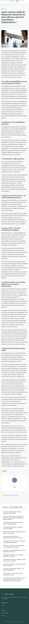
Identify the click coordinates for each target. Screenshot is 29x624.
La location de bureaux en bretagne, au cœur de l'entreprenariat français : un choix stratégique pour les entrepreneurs (14, 579)
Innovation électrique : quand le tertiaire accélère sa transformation (13, 523)
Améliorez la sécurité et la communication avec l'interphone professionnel (13, 546)
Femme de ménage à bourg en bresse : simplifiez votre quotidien (12, 512)
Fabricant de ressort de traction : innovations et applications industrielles (14, 541)
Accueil (3, 4)
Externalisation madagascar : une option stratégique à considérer (13, 555)
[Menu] (17, 1)
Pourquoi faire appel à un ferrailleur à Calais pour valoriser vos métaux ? (14, 560)
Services (8, 4)
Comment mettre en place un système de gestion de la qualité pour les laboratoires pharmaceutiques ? (13, 518)
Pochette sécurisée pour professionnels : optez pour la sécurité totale (14, 532)
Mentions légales (5, 613)
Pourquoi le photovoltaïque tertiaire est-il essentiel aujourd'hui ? (13, 569)
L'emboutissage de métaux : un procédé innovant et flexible (13, 527)
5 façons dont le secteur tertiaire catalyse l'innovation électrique (13, 574)
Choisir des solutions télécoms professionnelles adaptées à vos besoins (13, 537)
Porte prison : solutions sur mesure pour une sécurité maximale (14, 564)
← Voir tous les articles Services (9, 495)
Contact (3, 615)
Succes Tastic (9, 594)
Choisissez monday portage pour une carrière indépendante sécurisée (14, 550)
